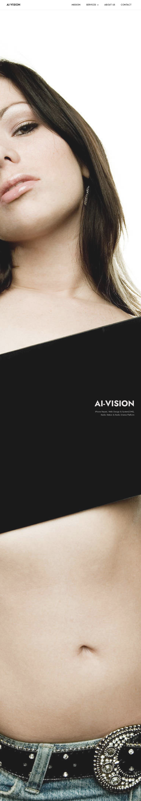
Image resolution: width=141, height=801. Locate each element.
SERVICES (91, 4)
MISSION (76, 4)
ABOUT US (109, 4)
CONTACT (126, 4)
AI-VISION (13, 4)
